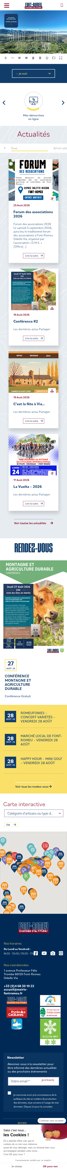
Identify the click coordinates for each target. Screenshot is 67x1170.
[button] (33, 851)
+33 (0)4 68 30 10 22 (19, 986)
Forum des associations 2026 (33, 214)
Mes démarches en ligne (33, 117)
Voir (8, 824)
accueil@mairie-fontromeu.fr (15, 991)
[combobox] (33, 813)
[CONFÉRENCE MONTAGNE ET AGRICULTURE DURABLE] (33, 608)
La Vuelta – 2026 (27, 486)
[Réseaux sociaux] (44, 953)
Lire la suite (32, 255)
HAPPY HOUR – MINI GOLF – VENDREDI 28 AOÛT (41, 761)
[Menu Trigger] (7, 5)
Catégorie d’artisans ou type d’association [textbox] (30, 813)
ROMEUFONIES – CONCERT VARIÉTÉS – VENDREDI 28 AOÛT (38, 717)
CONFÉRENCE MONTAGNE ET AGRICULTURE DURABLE (18, 682)
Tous (14, 148)
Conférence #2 (25, 321)
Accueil (22, 1123)
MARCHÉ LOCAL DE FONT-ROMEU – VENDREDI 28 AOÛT (41, 740)
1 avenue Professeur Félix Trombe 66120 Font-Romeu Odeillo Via (22, 974)
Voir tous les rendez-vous (32, 786)
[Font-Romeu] (33, 6)
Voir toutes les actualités (30, 523)
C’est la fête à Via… (29, 404)
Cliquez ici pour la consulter (38, 1106)
